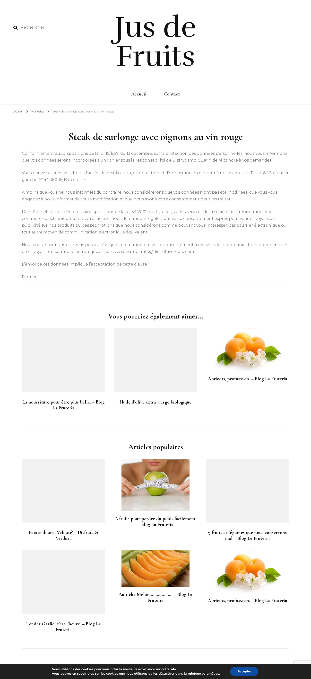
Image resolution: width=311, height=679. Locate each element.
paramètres (210, 673)
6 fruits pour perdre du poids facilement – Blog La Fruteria (155, 521)
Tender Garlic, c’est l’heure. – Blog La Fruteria (63, 627)
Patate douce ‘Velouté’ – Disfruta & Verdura (63, 535)
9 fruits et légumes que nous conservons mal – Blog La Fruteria (247, 535)
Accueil (139, 94)
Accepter (244, 671)
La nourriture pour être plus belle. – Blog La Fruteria (63, 405)
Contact (172, 94)
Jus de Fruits (155, 41)
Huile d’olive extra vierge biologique (155, 402)
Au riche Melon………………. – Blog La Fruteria (155, 597)
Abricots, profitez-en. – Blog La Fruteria (247, 379)
